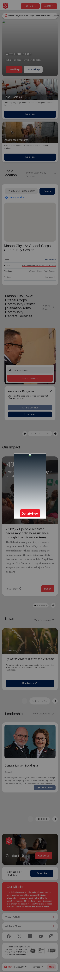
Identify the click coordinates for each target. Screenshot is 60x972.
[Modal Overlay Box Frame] (30, 486)
